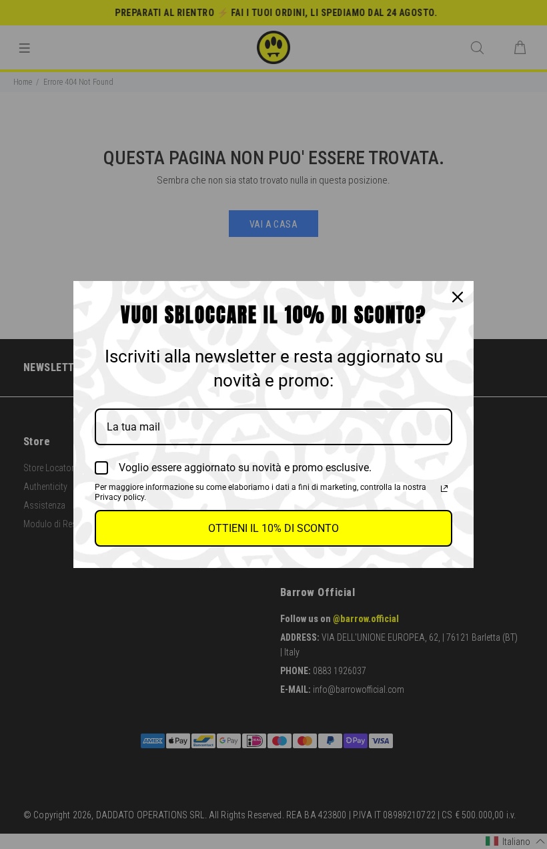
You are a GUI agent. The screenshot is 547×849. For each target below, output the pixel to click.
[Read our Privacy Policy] (444, 489)
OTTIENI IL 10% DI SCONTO (273, 528)
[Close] (458, 297)
